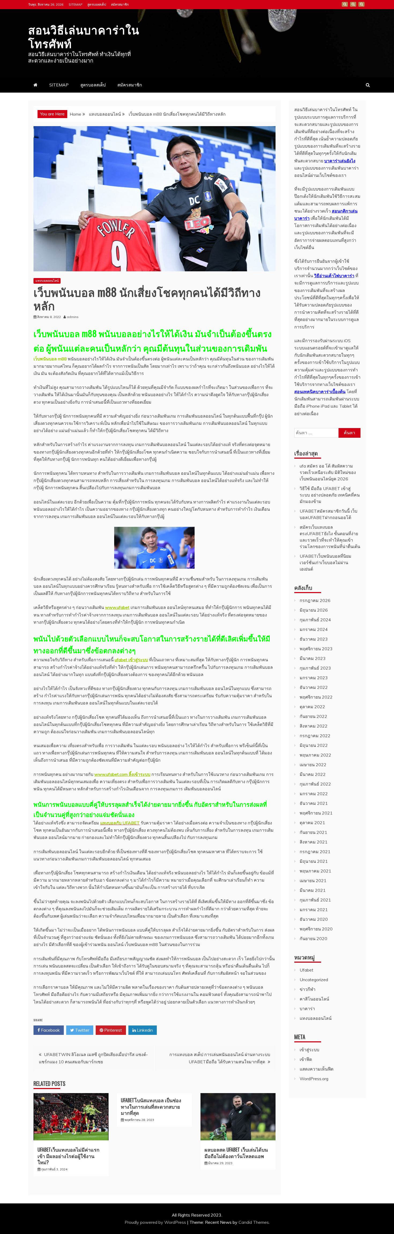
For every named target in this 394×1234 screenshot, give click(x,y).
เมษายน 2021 (313, 880)
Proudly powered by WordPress (156, 1222)
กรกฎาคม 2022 (315, 735)
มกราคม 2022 (314, 793)
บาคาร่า (307, 1008)
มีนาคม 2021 (313, 890)
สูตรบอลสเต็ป (96, 4)
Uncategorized (314, 979)
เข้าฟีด (306, 1059)
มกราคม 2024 (314, 629)
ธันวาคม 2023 (314, 639)
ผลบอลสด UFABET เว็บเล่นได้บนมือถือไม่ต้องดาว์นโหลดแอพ (236, 1152)
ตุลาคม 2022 (312, 706)
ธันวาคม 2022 (314, 687)
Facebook (50, 1030)
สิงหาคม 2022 (314, 726)
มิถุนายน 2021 (314, 861)
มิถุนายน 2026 (314, 610)
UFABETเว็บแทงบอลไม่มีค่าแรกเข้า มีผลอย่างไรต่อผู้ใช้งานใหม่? (68, 1156)
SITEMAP (76, 4)
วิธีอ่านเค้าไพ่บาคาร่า (334, 275)
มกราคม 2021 (314, 909)
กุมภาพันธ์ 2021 (315, 900)
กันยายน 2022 (313, 716)
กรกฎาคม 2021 (315, 851)
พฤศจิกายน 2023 (316, 648)
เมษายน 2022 (313, 764)
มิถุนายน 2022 (314, 745)
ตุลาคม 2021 (312, 822)
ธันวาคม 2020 (314, 919)
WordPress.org (314, 1078)
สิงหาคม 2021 (314, 842)
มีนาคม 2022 (313, 774)
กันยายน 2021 (313, 832)
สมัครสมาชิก (120, 4)
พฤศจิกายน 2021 (316, 813)
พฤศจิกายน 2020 (316, 929)
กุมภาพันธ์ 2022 (315, 784)
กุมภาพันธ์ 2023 (315, 668)
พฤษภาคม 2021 (315, 871)
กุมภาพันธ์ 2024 (315, 619)
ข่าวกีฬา (307, 989)
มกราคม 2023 (314, 677)
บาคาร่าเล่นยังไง (339, 160)
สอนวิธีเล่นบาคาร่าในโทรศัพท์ (83, 36)
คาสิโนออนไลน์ (314, 999)
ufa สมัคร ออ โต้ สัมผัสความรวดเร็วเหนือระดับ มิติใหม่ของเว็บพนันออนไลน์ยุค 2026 (328, 472)
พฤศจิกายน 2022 (316, 697)
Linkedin (144, 1030)
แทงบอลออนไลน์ (47, 281)
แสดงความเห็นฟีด (316, 1069)
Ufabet (306, 970)
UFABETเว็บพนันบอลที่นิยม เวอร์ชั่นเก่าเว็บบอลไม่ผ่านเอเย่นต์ (325, 562)
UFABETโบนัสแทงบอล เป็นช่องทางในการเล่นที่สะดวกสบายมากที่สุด (151, 1106)
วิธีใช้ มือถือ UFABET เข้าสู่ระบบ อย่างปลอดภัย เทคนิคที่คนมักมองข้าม (330, 495)
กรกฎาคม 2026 (315, 600)
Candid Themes (254, 1222)
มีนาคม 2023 (313, 658)
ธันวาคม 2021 (314, 803)
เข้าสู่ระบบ (309, 1049)
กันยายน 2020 (313, 938)
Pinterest (112, 1030)
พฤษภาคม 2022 (315, 755)
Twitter (81, 1030)
